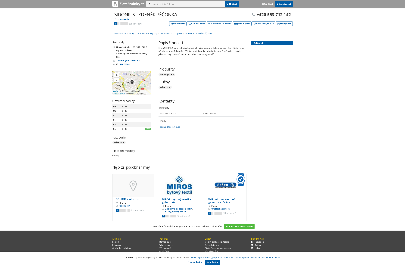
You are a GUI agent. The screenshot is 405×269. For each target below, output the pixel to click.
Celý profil (259, 43)
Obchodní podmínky (121, 248)
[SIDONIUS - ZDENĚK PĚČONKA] (132, 83)
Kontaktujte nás (265, 23)
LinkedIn (258, 248)
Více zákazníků (211, 251)
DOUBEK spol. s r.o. (127, 199)
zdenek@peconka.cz (170, 126)
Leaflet (115, 91)
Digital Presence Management (218, 248)
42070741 (125, 64)
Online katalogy (166, 245)
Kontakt (115, 242)
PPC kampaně (165, 248)
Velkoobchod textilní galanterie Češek (221, 201)
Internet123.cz (165, 242)
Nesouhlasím (195, 262)
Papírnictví (124, 205)
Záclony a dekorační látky (178, 208)
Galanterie (123, 19)
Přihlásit (268, 4)
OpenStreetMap (119, 93)
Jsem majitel (243, 23)
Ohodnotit (179, 23)
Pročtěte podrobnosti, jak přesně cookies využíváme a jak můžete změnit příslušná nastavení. (235, 257)
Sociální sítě (164, 251)
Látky (168, 211)
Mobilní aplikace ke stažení (217, 242)
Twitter (258, 245)
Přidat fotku (198, 23)
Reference (116, 245)
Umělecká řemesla (221, 208)
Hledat (233, 3)
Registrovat (284, 4)
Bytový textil (179, 211)
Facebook (259, 242)
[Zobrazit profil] (133, 185)
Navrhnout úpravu (220, 23)
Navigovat (285, 23)
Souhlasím (212, 262)
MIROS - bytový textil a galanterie (176, 201)
